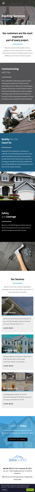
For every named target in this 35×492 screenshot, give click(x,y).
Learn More (8, 328)
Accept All (30, 489)
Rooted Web (17, 479)
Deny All (4, 489)
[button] (3, 3)
